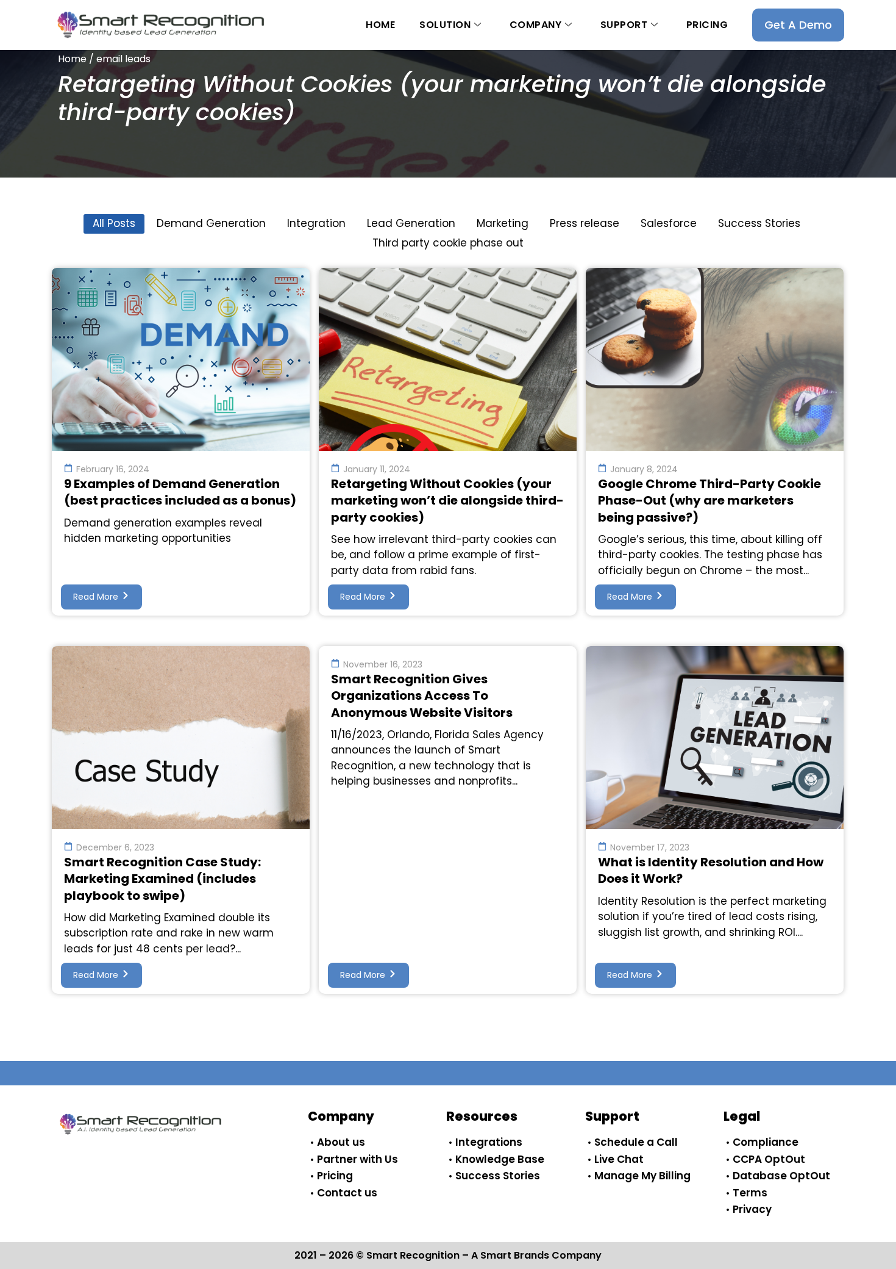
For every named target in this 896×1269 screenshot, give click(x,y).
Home (380, 25)
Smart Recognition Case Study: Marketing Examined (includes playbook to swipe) (162, 879)
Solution (445, 25)
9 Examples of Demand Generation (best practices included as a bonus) (180, 492)
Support (624, 25)
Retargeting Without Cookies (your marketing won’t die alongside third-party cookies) (447, 500)
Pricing (707, 25)
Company (536, 25)
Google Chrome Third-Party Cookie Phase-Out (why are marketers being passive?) (709, 500)
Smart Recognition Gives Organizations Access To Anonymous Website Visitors (422, 696)
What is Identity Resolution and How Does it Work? (710, 870)
